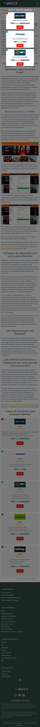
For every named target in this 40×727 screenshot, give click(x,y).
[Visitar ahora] (20, 16)
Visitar (20, 27)
